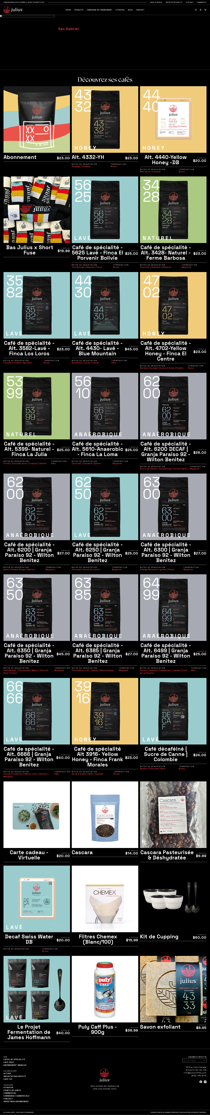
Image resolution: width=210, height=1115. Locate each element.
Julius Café (10, 1112)
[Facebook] (201, 1082)
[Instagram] (205, 1082)
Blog (130, 10)
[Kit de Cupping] (173, 899)
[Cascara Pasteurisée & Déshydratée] (173, 814)
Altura (7, 1073)
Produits (78, 10)
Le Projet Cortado (198, 1112)
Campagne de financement (99, 10)
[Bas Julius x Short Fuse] (37, 209)
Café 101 (8, 1079)
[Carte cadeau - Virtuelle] (37, 814)
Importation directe (174, 2)
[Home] (105, 1076)
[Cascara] (105, 814)
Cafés (68, 10)
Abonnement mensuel (15, 1065)
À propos (120, 10)
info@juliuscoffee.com (195, 1073)
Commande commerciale (17, 1096)
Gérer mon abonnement (16, 1101)
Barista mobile (156, 2)
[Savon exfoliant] (173, 989)
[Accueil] (13, 10)
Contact (140, 10)
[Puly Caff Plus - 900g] (105, 989)
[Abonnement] (37, 119)
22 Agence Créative (171, 1112)
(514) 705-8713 (199, 1075)
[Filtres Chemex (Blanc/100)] (105, 899)
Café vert (189, 2)
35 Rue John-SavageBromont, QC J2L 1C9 (196, 1068)
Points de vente (12, 1090)
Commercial (201, 2)
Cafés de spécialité (14, 1059)
